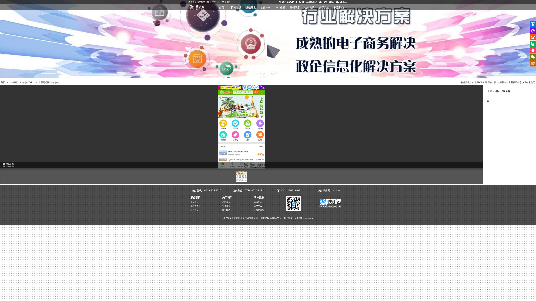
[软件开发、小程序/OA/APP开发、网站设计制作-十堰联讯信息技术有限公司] (201, 7)
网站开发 (194, 202)
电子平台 (258, 206)
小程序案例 (259, 210)
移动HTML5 (28, 82)
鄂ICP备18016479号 (271, 218)
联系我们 (226, 210)
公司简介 (226, 202)
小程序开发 (195, 206)
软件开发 (194, 210)
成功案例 (13, 82)
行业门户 (258, 202)
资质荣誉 (226, 206)
